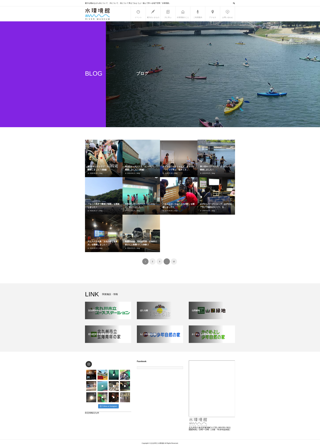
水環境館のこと (183, 17)
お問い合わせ (227, 17)
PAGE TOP (311, 431)
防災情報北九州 (92, 413)
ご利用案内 (197, 17)
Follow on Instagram (109, 406)
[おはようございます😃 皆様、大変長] (125, 386)
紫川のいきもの (153, 17)
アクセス (212, 17)
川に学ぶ (168, 17)
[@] (92, 364)
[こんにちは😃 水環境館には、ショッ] (91, 386)
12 (174, 261)
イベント (138, 17)
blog (100, 173)
